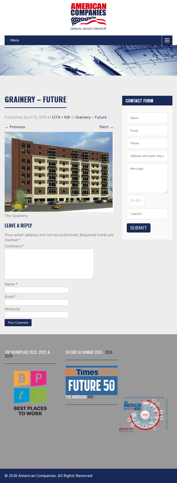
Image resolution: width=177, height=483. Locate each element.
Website (12, 309)
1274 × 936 (61, 117)
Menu (14, 40)
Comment (14, 246)
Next (107, 127)
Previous (15, 127)
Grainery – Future (91, 117)
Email (11, 296)
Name (11, 284)
